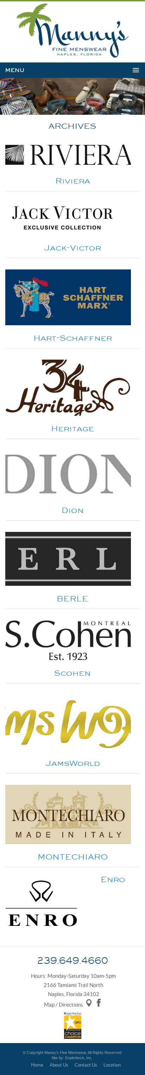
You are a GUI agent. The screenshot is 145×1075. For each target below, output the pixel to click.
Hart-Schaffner (72, 338)
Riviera (72, 181)
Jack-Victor (72, 248)
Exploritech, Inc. (79, 1058)
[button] (72, 70)
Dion (73, 510)
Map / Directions (63, 1005)
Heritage (72, 429)
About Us (59, 1065)
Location (112, 1065)
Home (37, 1065)
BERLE (72, 599)
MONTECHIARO (73, 857)
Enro (113, 879)
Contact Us (86, 1065)
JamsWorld (72, 763)
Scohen (72, 673)
